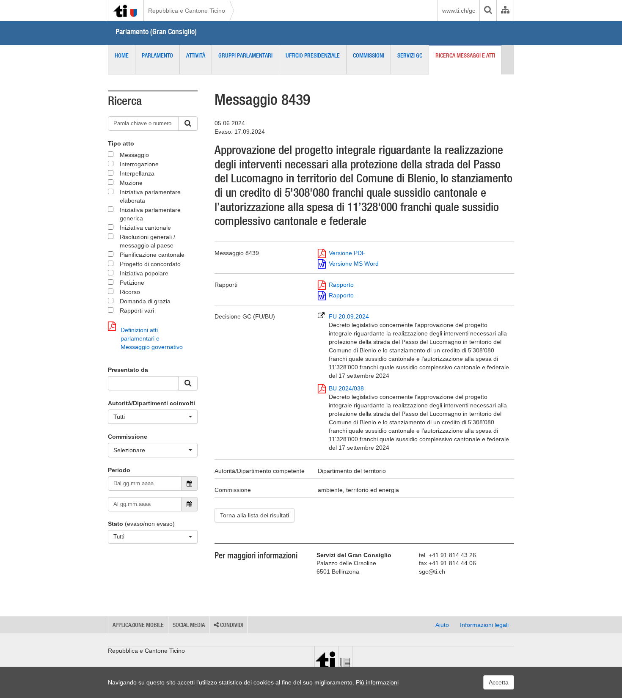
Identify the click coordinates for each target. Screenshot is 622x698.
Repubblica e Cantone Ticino (186, 10)
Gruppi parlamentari (245, 55)
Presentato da (128, 369)
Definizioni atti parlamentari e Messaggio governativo (152, 338)
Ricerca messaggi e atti (465, 55)
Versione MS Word (354, 263)
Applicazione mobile (138, 625)
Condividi (231, 625)
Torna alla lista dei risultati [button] (254, 515)
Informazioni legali (484, 624)
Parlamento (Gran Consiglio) (156, 31)
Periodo (119, 470)
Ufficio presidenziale (313, 55)
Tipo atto (121, 143)
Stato (115, 523)
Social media (189, 625)
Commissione (127, 436)
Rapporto (341, 284)
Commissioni (368, 55)
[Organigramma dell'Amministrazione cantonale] (505, 10)
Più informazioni (377, 682)
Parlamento (157, 55)
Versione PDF (347, 253)
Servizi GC (409, 55)
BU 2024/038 (419, 418)
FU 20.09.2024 (419, 346)
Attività (195, 55)
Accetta (499, 682)
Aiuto (442, 624)
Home (122, 55)
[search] (487, 10)
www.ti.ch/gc (458, 10)
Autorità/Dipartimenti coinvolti (151, 403)
